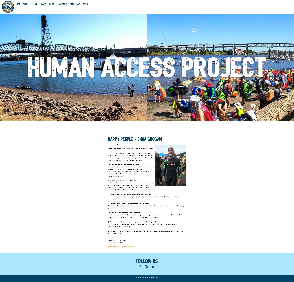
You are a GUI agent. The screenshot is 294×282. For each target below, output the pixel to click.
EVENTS (43, 4)
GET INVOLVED (75, 4)
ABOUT (25, 4)
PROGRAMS (34, 4)
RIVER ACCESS (62, 4)
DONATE (85, 4)
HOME (18, 4)
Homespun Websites (151, 277)
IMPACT (52, 4)
